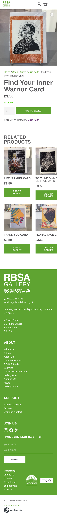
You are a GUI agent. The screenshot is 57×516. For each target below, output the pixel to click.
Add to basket (34, 111)
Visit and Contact (13, 412)
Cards (23, 72)
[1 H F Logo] (46, 480)
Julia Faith (33, 72)
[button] (39, 4)
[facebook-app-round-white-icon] (11, 430)
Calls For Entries (13, 360)
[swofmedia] (13, 510)
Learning (8, 368)
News (7, 382)
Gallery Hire (10, 375)
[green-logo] (6, 4)
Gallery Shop (11, 386)
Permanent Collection (15, 371)
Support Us (10, 379)
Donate (8, 408)
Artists (7, 353)
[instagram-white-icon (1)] (6, 430)
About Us (9, 356)
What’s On (9, 349)
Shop (15, 72)
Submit (15, 460)
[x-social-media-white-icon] (17, 430)
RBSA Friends (11, 364)
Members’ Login (12, 404)
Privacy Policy (11, 505)
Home (7, 72)
